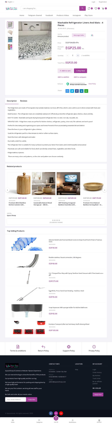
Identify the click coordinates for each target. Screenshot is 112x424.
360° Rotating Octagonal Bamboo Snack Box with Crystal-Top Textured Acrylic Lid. (66, 204)
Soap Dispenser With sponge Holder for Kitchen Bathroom (68, 307)
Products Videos (63, 15)
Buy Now (81, 71)
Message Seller (79, 35)
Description (12, 101)
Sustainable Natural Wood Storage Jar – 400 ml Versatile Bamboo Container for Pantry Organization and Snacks (43, 204)
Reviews (23, 101)
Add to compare (80, 77)
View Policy (92, 84)
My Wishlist (96, 375)
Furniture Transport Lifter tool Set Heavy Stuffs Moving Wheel (69, 324)
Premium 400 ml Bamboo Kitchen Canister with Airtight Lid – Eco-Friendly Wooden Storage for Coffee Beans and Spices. (18, 204)
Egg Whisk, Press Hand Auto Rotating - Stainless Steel (66, 291)
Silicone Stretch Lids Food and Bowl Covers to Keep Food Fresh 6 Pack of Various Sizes (75, 240)
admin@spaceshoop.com (57, 382)
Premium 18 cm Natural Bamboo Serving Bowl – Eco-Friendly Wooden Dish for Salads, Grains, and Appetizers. (93, 204)
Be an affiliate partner (97, 382)
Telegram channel (35, 15)
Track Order (97, 378)
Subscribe (31, 399)
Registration (103, 2)
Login (93, 2)
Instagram (77, 15)
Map (76, 369)
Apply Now (98, 394)
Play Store (88, 15)
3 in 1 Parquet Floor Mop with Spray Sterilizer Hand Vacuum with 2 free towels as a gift (76, 274)
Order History (97, 372)
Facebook (49, 15)
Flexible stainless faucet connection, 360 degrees (65, 257)
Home (22, 15)
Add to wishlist (63, 77)
